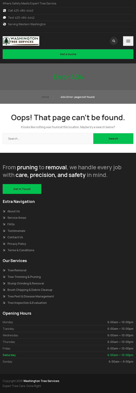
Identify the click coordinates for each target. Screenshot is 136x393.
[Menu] (128, 41)
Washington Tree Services (41, 381)
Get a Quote (68, 54)
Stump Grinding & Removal (25, 283)
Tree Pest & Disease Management (30, 296)
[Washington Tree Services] (21, 40)
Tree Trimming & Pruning (24, 277)
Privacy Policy (16, 244)
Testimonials (16, 231)
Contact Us (15, 237)
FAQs (11, 224)
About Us (13, 211)
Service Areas (16, 218)
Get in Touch (22, 189)
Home (45, 97)
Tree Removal (16, 270)
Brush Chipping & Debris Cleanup (29, 290)
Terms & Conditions (20, 250)
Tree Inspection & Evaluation (27, 303)
